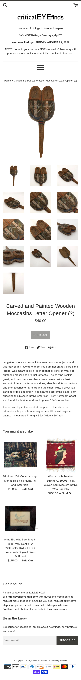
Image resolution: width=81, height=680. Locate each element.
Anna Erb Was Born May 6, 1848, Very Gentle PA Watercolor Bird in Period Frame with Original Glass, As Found (20, 548)
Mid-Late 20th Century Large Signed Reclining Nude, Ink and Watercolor (20, 480)
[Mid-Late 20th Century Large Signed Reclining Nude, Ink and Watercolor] (20, 455)
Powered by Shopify (58, 660)
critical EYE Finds (39, 660)
